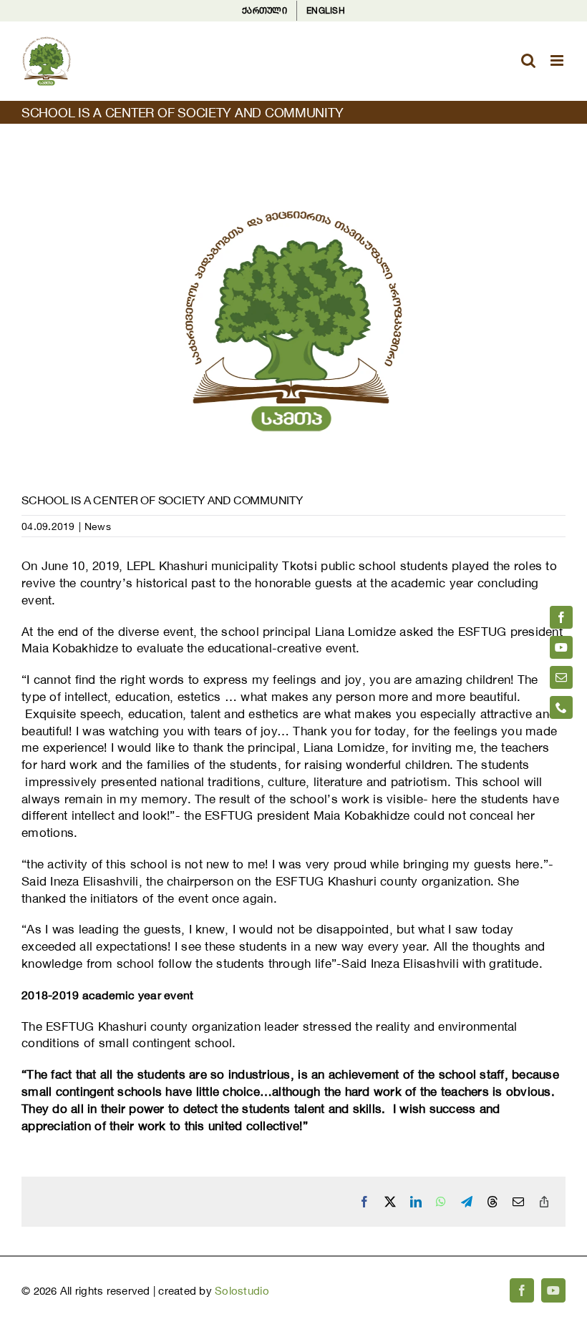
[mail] (561, 677)
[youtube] (561, 647)
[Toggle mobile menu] (558, 60)
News (97, 526)
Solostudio (242, 1291)
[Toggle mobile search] (528, 60)
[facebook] (561, 617)
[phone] (561, 707)
